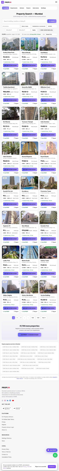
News (3, 440)
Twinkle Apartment (9, 87)
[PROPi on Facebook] (10, 400)
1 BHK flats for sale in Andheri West (11, 368)
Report (16, 68)
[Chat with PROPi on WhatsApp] (55, 455)
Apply (33, 30)
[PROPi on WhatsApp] (2, 400)
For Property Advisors (7, 416)
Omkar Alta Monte (27, 295)
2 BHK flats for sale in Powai (42, 368)
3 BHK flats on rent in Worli (26, 356)
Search (52, 21)
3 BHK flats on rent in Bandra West (48, 346)
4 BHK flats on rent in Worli (27, 368)
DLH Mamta (6, 122)
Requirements (13, 8)
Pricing (3, 422)
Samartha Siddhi (27, 87)
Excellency (25, 191)
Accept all (51, 466)
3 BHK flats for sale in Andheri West (11, 349)
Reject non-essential (40, 466)
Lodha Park (6, 260)
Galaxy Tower (45, 260)
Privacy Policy (5, 449)
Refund (5, 468)
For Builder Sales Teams (8, 419)
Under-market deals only (46, 30)
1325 (33, 317)
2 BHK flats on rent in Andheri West (11, 346)
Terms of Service (6, 451)
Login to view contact (11, 65)
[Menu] (56, 2)
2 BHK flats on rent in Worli (44, 362)
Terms (28, 466)
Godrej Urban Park (8, 52)
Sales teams (36, 8)
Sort (44, 34)
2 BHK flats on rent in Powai (41, 356)
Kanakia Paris (45, 226)
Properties (5, 8)
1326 (38, 317)
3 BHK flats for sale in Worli (9, 359)
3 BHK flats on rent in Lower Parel (30, 365)
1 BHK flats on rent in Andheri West (28, 362)
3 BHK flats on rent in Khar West (28, 353)
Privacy (25, 466)
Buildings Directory (6, 438)
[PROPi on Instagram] (5, 400)
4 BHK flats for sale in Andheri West (11, 371)
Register (4, 424)
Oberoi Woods (26, 52)
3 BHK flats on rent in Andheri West (29, 349)
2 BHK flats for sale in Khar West (44, 359)
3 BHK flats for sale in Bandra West (46, 353)
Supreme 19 (6, 226)
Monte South (26, 260)
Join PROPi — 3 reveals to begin (29, 334)
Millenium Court (45, 87)
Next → (44, 317)
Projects (28, 8)
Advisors (22, 8)
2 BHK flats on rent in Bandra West (48, 349)
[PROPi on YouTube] (13, 400)
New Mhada (25, 226)
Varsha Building (45, 295)
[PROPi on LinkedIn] (7, 400)
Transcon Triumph (27, 122)
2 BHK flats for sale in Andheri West (29, 346)
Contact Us (5, 454)
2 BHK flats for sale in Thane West (10, 353)
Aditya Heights (7, 295)
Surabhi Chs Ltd (8, 191)
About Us (4, 429)
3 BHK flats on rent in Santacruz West (26, 359)
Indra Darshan (45, 122)
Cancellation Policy (6, 457)
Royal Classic (45, 156)
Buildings (43, 8)
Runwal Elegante (27, 156)
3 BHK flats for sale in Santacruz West (11, 365)
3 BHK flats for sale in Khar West (10, 356)
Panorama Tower (46, 191)
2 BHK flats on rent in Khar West (10, 362)
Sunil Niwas (44, 52)
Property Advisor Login (8, 427)
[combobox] (11, 26)
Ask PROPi (6, 68)
